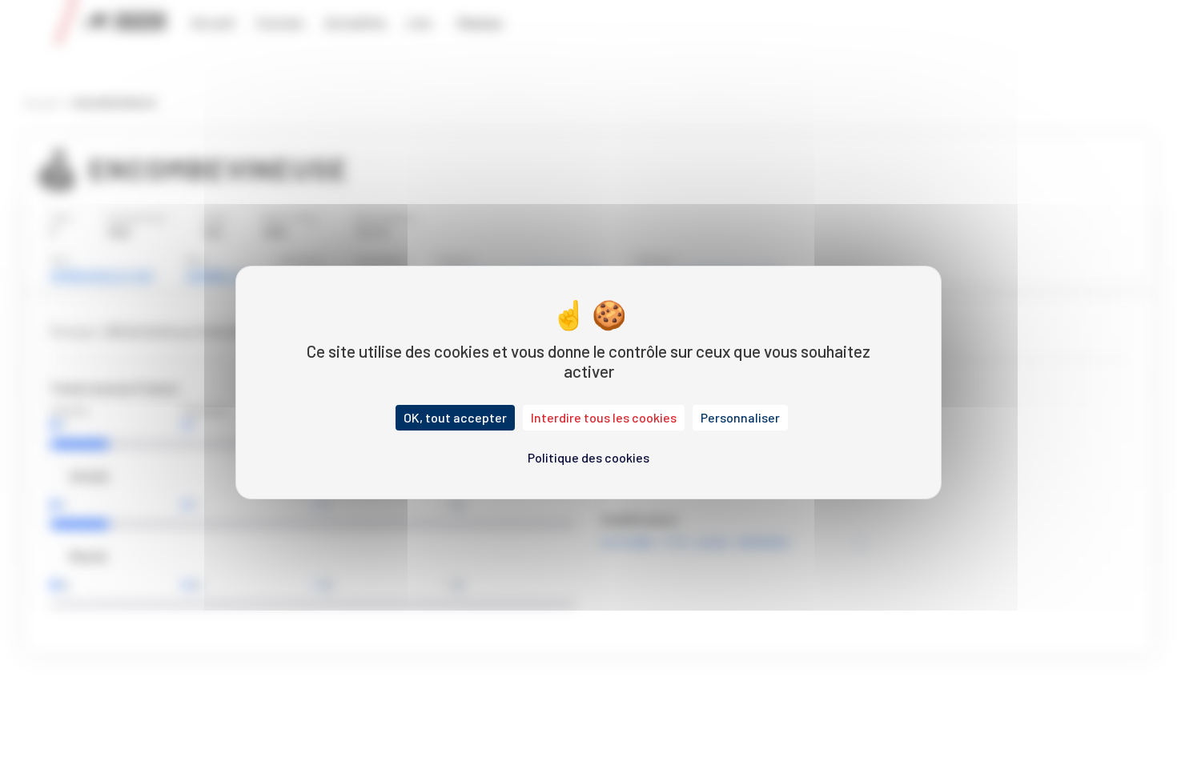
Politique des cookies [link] (588, 457)
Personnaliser (740, 417)
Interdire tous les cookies (604, 417)
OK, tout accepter (455, 417)
